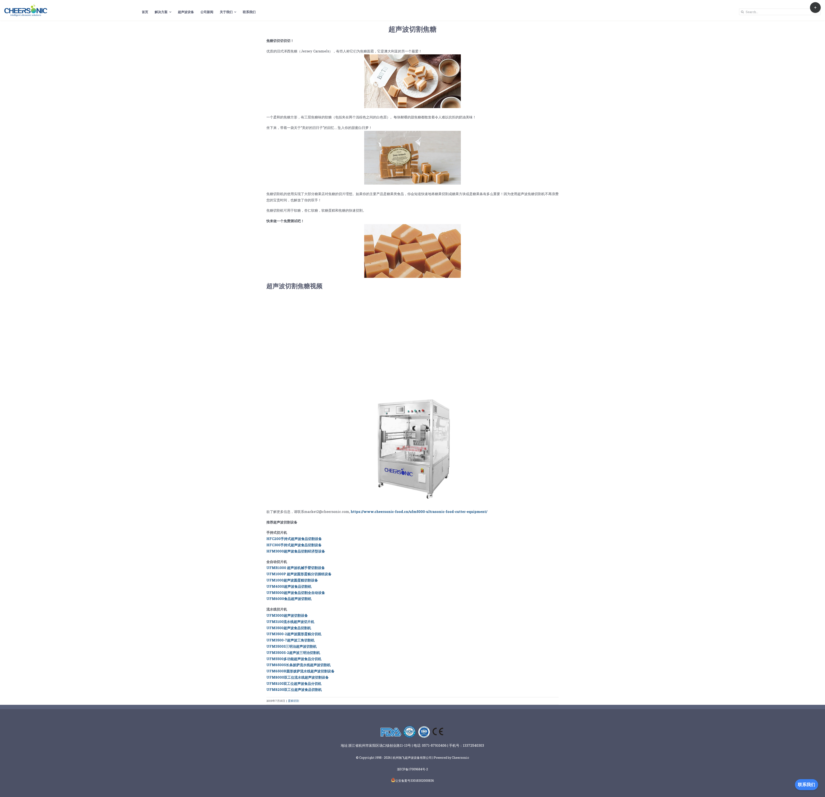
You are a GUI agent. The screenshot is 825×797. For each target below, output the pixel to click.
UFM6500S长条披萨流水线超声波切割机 (298, 664)
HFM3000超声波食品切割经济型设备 (295, 551)
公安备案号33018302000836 (414, 781)
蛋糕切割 (293, 701)
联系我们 (806, 784)
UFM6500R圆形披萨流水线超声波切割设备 (300, 671)
